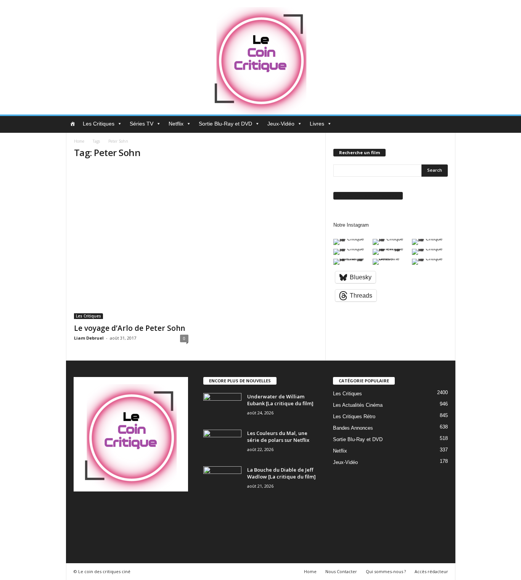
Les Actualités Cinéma (358, 405)
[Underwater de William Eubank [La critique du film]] (222, 407)
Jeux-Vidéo (280, 124)
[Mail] (128, 510)
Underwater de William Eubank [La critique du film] (280, 400)
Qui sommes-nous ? (386, 571)
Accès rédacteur (431, 571)
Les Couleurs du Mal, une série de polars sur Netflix (278, 436)
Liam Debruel (89, 338)
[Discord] (81, 510)
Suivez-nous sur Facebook (368, 195)
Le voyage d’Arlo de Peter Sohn (129, 328)
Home (79, 141)
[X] (174, 510)
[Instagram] (113, 510)
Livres (317, 124)
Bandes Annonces (353, 428)
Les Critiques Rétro (354, 416)
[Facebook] (97, 510)
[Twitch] (159, 510)
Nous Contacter (341, 571)
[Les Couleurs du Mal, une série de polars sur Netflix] (222, 444)
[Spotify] (144, 510)
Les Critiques (98, 124)
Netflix (176, 124)
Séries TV (141, 124)
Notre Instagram (351, 225)
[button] (444, 124)
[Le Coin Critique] (260, 57)
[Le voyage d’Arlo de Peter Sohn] (131, 242)
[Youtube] (81, 531)
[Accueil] (72, 123)
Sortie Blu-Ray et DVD (225, 124)
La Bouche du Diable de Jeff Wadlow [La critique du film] (281, 473)
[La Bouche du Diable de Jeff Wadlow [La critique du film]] (222, 480)
